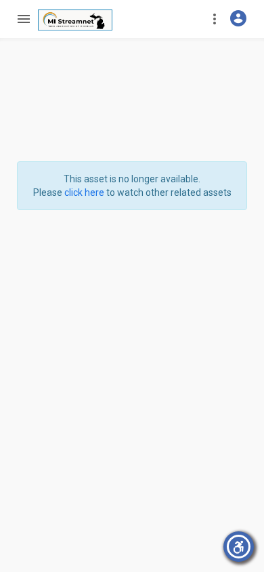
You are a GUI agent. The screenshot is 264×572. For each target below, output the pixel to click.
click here (84, 192)
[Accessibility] (238, 546)
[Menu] (23, 19)
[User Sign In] (238, 18)
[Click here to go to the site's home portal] (75, 19)
